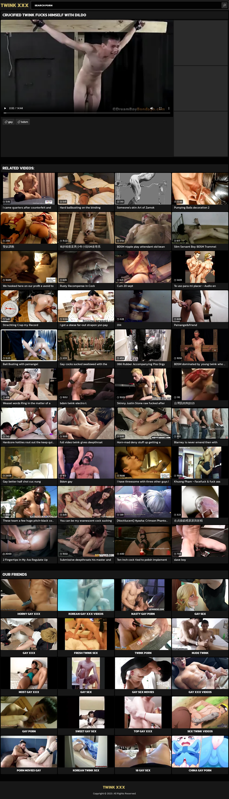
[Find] (224, 5)
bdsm (24, 122)
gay (10, 122)
